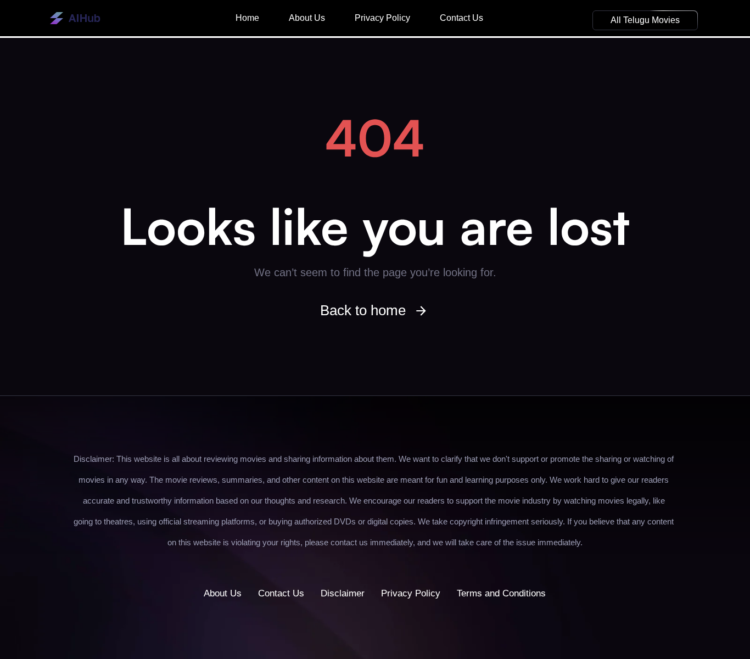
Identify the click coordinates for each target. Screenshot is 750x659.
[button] (645, 20)
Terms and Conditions (501, 593)
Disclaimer (343, 593)
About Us (307, 18)
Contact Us (461, 18)
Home (247, 18)
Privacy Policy (382, 18)
